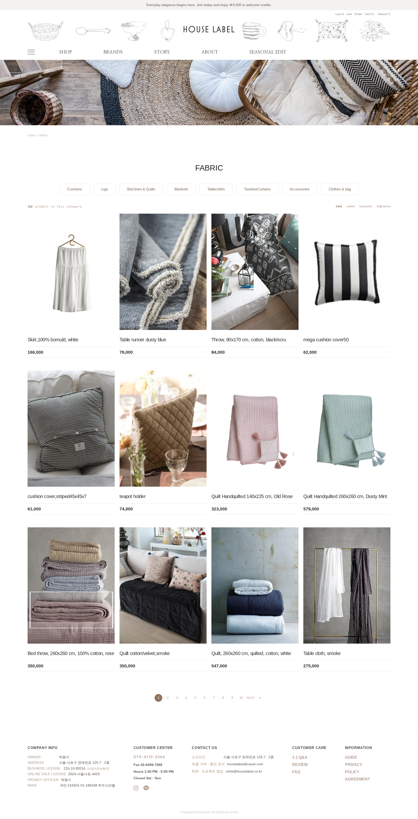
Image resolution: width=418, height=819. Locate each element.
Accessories (300, 189)
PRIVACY (353, 765)
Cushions (74, 189)
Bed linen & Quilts (141, 189)
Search (383, 14)
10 (241, 698)
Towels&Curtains (257, 189)
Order (358, 14)
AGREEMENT (357, 779)
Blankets (181, 189)
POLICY (352, 772)
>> (259, 698)
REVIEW (300, 765)
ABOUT (210, 52)
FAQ (296, 772)
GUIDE (351, 757)
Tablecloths (216, 189)
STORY (162, 52)
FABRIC (43, 136)
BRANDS (113, 52)
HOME (32, 136)
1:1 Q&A (299, 757)
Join (349, 14)
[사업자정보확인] (98, 768)
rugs (104, 189)
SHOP (65, 52)
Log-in (340, 14)
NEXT (250, 698)
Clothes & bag (340, 189)
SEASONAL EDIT (267, 52)
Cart (369, 14)
